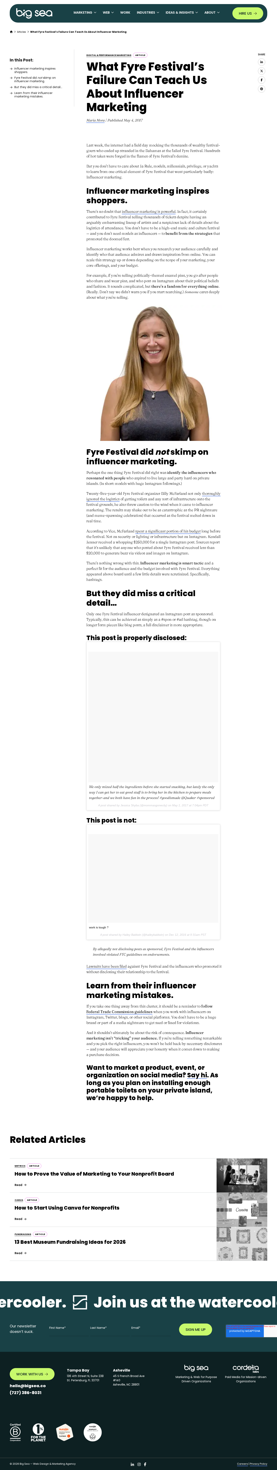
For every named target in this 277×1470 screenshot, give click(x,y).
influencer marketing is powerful (149, 211)
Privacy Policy (258, 1464)
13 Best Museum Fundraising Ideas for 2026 (70, 1242)
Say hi (197, 1075)
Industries (146, 12)
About (210, 12)
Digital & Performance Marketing (108, 55)
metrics (20, 1165)
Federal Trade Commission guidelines (119, 1011)
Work (125, 12)
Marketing (83, 12)
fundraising (23, 1234)
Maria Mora (95, 120)
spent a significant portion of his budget (168, 531)
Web (106, 12)
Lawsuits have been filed (106, 966)
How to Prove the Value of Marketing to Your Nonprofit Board (94, 1173)
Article (140, 55)
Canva (19, 1200)
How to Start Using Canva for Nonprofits (67, 1207)
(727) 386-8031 (25, 1393)
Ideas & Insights (180, 12)
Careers (242, 1464)
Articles (21, 32)
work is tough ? (98, 927)
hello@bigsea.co (28, 1386)
